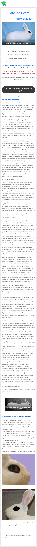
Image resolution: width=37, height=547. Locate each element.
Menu (34, 3)
